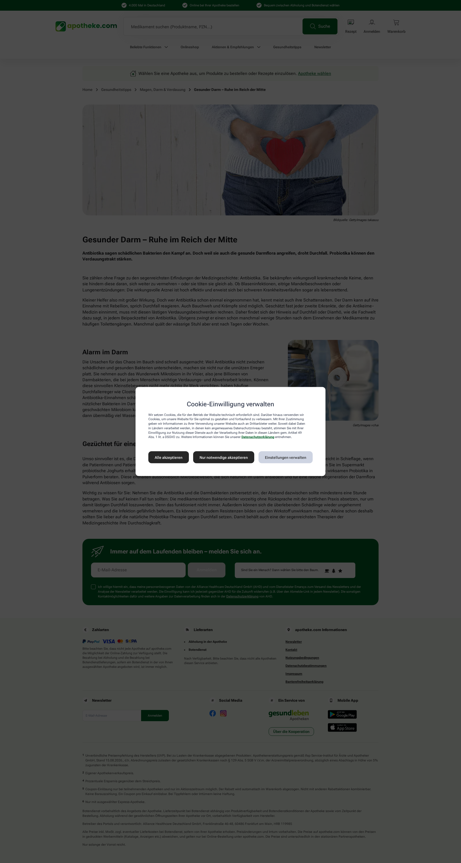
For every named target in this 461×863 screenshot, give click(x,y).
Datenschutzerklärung (257, 437)
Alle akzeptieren (168, 457)
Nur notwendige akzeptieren (224, 457)
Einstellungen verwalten (285, 457)
